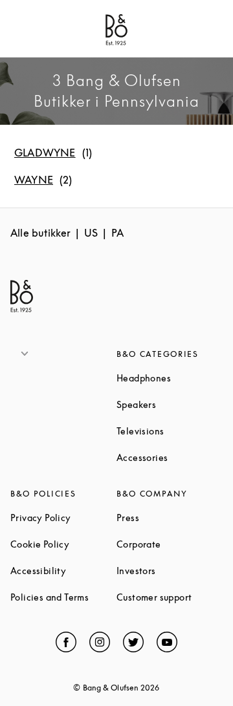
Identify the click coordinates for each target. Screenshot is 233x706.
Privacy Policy (63, 517)
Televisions (169, 430)
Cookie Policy (63, 544)
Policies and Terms (63, 597)
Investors (169, 570)
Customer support (169, 597)
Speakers (169, 404)
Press (169, 517)
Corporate (169, 544)
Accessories (169, 457)
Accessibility (63, 570)
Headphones (169, 377)
